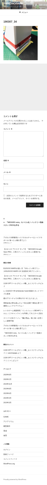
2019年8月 (7, 389)
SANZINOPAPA (13, 3)
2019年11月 (7, 384)
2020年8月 (7, 375)
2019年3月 (7, 402)
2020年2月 (7, 379)
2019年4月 (7, 398)
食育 (5, 435)
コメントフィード (10, 459)
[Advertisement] (23, 87)
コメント (7, 129)
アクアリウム (8, 421)
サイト (6, 184)
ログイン (6, 450)
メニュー (25, 12)
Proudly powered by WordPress (14, 479)
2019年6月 (7, 393)
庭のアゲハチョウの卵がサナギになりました (20, 298)
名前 (6, 160)
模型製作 (6, 426)
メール (7, 172)
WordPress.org (9, 464)
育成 (5, 431)
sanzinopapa (12, 353)
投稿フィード (8, 454)
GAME (6, 417)
